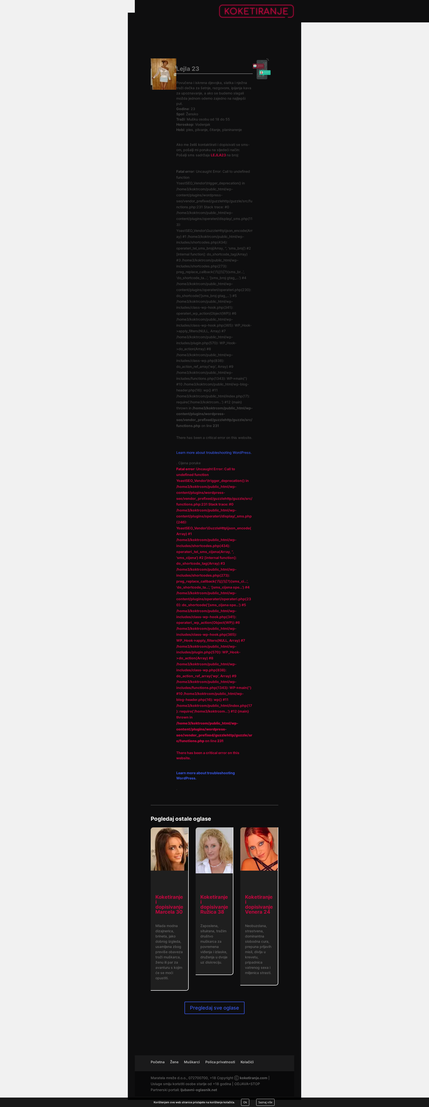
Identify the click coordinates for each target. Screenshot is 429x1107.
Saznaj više (265, 1102)
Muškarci (192, 1062)
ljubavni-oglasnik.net (198, 1090)
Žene (174, 1062)
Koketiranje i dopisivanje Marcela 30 (169, 904)
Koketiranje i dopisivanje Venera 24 (259, 904)
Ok (245, 1102)
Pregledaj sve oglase (214, 1008)
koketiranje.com (253, 1078)
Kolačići (247, 1062)
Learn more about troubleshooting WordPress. (214, 452)
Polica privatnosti (220, 1062)
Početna (158, 1062)
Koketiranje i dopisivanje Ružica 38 (214, 904)
